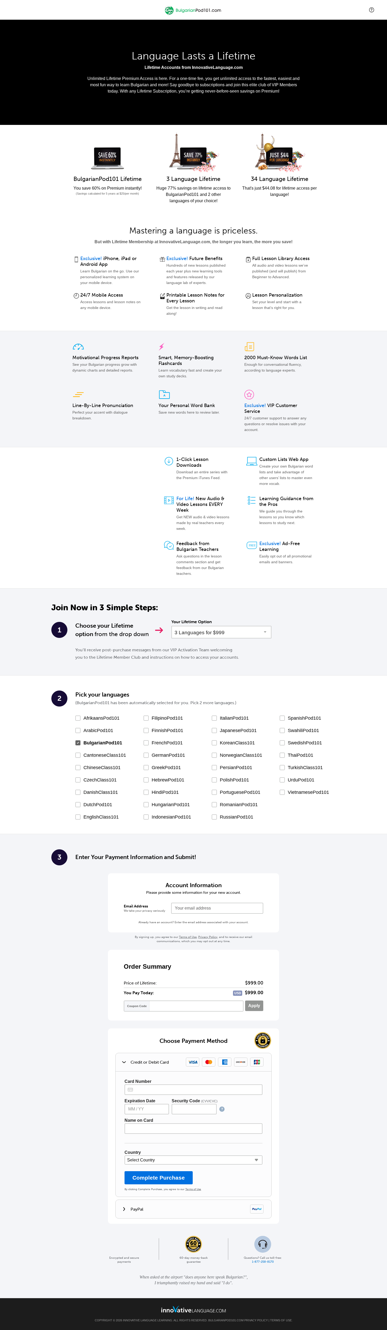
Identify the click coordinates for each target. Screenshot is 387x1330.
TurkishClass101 (305, 767)
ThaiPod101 (300, 755)
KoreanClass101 (237, 742)
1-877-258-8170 (263, 1261)
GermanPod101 (168, 755)
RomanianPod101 (239, 804)
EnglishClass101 (101, 817)
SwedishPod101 (305, 742)
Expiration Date (140, 1101)
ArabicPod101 (98, 730)
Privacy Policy (207, 937)
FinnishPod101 (167, 730)
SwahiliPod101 (303, 730)
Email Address (136, 906)
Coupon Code (137, 1006)
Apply (254, 1005)
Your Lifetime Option (191, 621)
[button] (371, 9)
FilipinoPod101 (167, 718)
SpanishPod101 (304, 718)
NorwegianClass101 (241, 755)
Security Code (194, 1101)
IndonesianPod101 (171, 817)
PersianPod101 (236, 767)
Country (133, 1152)
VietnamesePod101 (308, 792)
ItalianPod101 (234, 718)
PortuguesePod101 (240, 792)
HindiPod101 (165, 792)
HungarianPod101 (171, 804)
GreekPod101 (166, 767)
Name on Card (139, 1120)
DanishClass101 (100, 792)
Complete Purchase (158, 1178)
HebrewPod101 (168, 780)
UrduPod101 (301, 780)
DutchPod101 (97, 804)
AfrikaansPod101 (101, 718)
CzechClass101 (100, 780)
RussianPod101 (236, 817)
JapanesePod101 (238, 730)
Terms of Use (188, 937)
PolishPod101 (234, 780)
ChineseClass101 (102, 767)
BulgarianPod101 (102, 742)
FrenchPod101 (167, 742)
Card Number (138, 1081)
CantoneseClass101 (104, 755)
